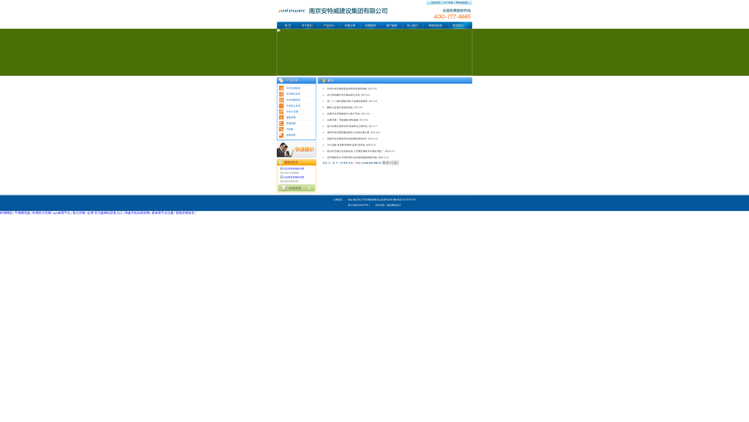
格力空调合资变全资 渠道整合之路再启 (347, 126)
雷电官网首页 (185, 213)
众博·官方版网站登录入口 (104, 213)
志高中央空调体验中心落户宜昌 (343, 113)
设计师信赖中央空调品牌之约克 (343, 95)
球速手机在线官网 (137, 213)
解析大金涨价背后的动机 (340, 107)
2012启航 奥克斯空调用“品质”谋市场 (346, 145)
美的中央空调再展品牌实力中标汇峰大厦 (348, 132)
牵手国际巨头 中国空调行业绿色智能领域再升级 (352, 157)
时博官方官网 (41, 213)
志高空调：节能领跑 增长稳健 (342, 120)
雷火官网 (79, 213)
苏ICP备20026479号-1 (359, 205)
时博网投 (6, 213)
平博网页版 (22, 213)
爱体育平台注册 (163, 213)
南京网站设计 (394, 205)
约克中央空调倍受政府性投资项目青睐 (347, 88)
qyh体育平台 (61, 213)
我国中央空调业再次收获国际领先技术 (347, 138)
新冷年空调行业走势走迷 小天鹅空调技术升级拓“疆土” (355, 151)
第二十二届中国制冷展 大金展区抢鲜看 (347, 101)
